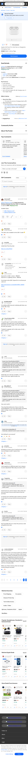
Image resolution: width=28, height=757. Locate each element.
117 (4, 44)
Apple (20, 609)
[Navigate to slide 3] (14, 39)
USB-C (4, 75)
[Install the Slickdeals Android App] (14, 721)
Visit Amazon (14, 56)
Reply (9, 223)
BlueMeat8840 (8, 301)
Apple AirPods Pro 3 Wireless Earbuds (6, 667)
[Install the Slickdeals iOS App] (14, 725)
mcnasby (6, 242)
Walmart (3, 674)
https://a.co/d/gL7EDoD (6, 248)
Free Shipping (7, 594)
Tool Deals (24, 7)
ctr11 (5, 356)
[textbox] (12, 169)
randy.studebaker (8, 549)
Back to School (8, 7)
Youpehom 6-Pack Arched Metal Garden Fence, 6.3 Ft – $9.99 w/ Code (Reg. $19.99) (7, 697)
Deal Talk (13, 10)
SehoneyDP (7, 199)
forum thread (12, 113)
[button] (6, 45)
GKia (5, 421)
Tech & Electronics (8, 601)
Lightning (5, 74)
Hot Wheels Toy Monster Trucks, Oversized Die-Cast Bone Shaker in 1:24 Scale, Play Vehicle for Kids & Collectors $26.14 (18, 697)
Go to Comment (6, 156)
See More (4, 613)
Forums (8, 10)
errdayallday (8, 263)
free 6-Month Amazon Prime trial (12, 106)
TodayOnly (7, 478)
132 (4, 676)
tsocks (6, 511)
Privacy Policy (4, 749)
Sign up (5, 186)
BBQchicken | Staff (23, 118)
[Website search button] (23, 3)
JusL (5, 272)
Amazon (3, 66)
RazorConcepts (23, 96)
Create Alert (9, 17)
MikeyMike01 (7, 386)
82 (15, 676)
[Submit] (2, 181)
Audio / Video (7, 605)
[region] (14, 750)
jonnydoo (8, 140)
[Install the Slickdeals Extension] (14, 717)
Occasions (18, 594)
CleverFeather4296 (9, 318)
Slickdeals (3, 10)
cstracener (7, 462)
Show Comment (22, 267)
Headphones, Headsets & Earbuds (9, 609)
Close (19, 754)
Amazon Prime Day (8, 598)
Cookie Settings (9, 754)
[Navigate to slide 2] (12, 39)
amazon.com (9, 202)
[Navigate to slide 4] (15, 39)
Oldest (17, 177)
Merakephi (7, 228)
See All (24, 621)
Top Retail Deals (16, 7)
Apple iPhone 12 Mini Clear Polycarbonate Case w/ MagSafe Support (18, 667)
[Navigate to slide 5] (16, 39)
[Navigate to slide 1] (11, 39)
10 (4, 645)
